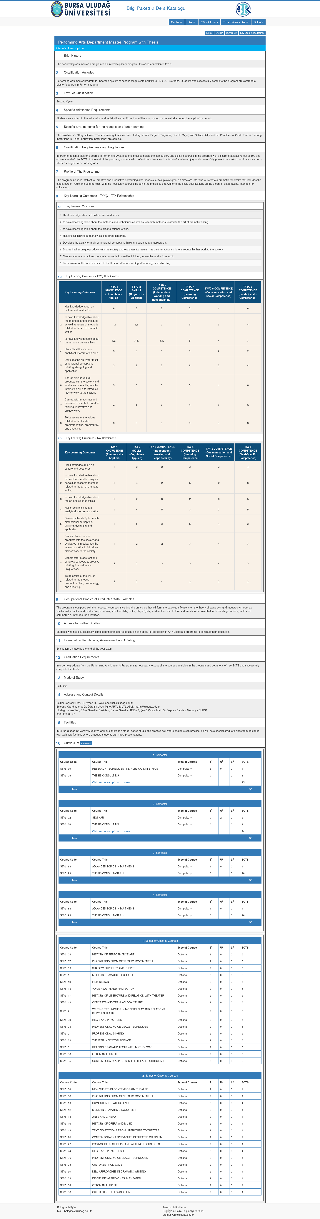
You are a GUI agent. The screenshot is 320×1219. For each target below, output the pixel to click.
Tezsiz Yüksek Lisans (235, 22)
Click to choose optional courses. (111, 782)
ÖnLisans (176, 22)
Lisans (191, 22)
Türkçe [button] (209, 32)
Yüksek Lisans (209, 22)
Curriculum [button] (231, 32)
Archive (85, 743)
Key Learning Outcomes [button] (252, 32)
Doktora (258, 22)
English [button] (219, 32)
